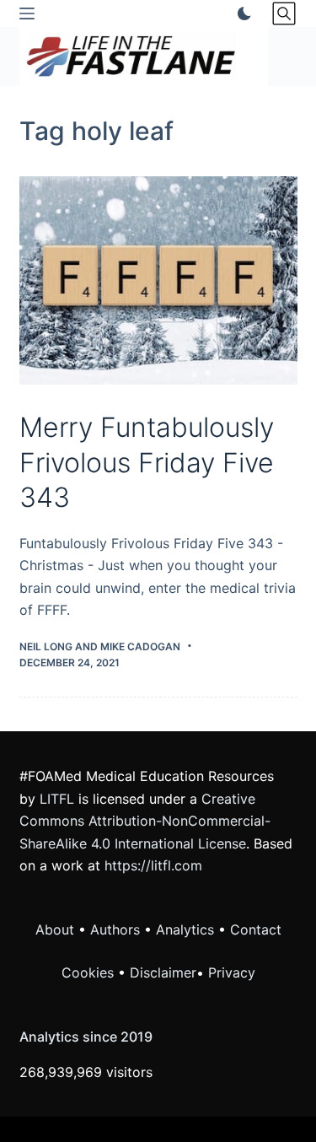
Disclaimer (163, 972)
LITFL (57, 798)
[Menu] (27, 13)
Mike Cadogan (140, 646)
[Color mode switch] (241, 13)
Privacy (231, 972)
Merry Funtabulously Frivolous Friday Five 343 (146, 462)
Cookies (90, 972)
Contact (255, 929)
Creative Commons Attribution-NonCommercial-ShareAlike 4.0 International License (144, 821)
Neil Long (45, 646)
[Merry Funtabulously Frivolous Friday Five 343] (158, 280)
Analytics (185, 929)
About (54, 929)
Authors (115, 929)
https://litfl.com (153, 865)
